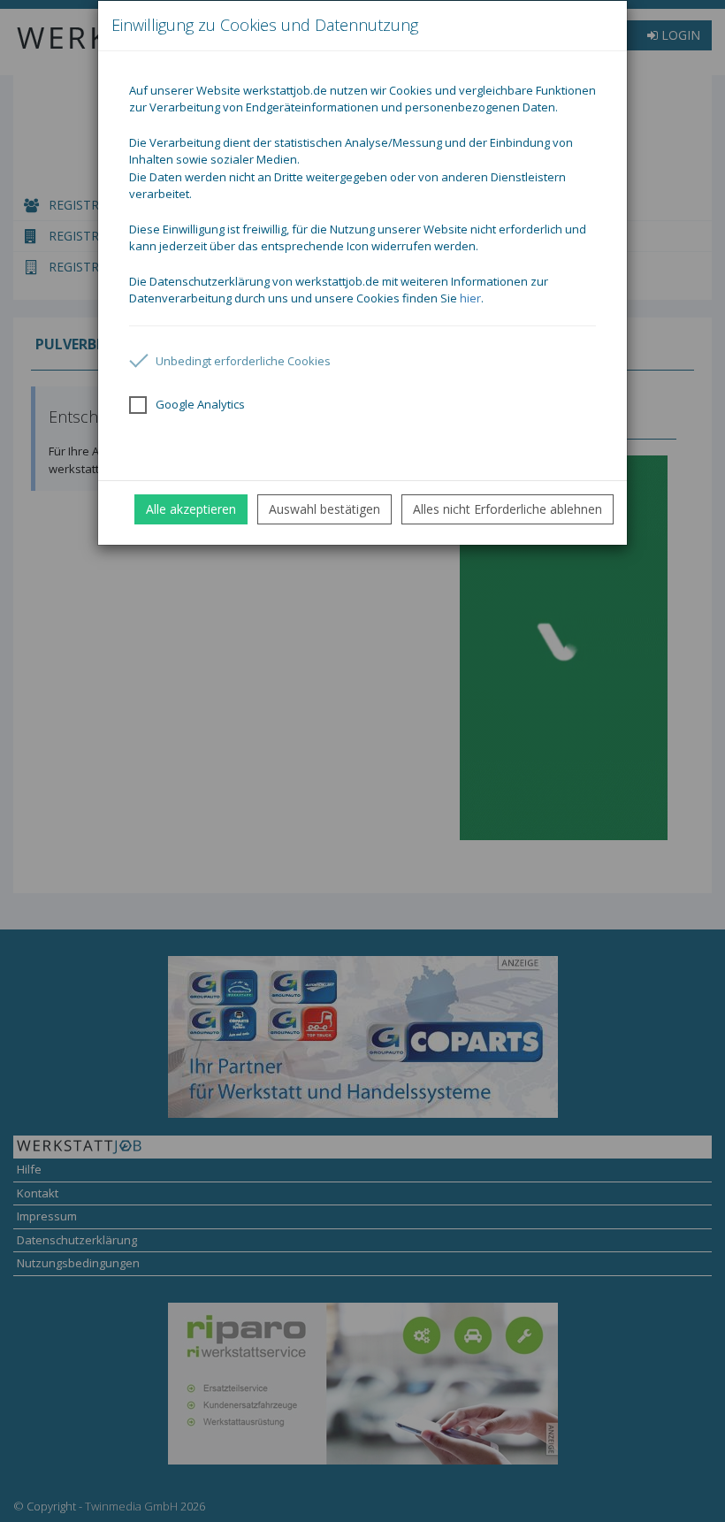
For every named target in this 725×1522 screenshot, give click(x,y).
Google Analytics (200, 404)
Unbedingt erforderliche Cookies (243, 361)
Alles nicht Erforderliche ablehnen (507, 509)
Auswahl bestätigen (324, 509)
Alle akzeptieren (191, 509)
